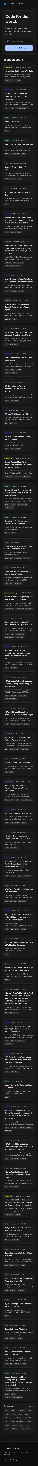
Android (8, 263)
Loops (13, 876)
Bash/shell (18, 1414)
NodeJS (7, 319)
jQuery (7, 1414)
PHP (27, 1425)
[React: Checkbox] (19, 124)
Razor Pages (15, 724)
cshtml (24, 823)
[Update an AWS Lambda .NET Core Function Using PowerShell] (19, 628)
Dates (18, 80)
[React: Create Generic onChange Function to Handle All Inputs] (19, 971)
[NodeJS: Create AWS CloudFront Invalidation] (19, 1257)
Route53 (13, 901)
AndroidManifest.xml (12, 266)
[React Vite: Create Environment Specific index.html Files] (19, 525)
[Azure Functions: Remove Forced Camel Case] (19, 363)
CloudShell (22, 901)
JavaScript (9, 80)
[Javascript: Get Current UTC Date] (19, 73)
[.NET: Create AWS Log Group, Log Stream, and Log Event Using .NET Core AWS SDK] (19, 687)
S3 (15, 423)
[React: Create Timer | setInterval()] (19, 147)
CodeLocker (15, 3)
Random (18, 1214)
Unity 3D (15, 1240)
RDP (17, 800)
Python (17, 1364)
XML (6, 1429)
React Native (18, 263)
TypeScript (26, 476)
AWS (11, 423)
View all (31, 1406)
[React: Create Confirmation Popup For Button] (19, 1089)
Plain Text (26, 1429)
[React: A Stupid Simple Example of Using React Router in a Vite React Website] (19, 496)
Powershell (20, 634)
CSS (6, 179)
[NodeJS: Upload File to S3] (19, 1331)
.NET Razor (15, 823)
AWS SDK (14, 696)
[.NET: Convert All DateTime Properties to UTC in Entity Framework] (19, 99)
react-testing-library (13, 1397)
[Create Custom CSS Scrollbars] (19, 765)
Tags (5, 1460)
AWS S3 (12, 1338)
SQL (12, 108)
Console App (14, 749)
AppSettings (19, 1041)
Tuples (17, 449)
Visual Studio (16, 232)
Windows (14, 291)
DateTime (14, 848)
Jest (13, 1394)
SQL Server (14, 1013)
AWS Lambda (9, 637)
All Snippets (14, 1460)
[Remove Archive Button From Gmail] (19, 171)
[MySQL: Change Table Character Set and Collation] (19, 1307)
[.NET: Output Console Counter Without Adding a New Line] (19, 741)
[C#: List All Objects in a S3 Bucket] (19, 416)
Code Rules (14, 344)
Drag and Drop (27, 609)
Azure (21, 291)
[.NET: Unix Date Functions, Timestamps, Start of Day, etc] (19, 840)
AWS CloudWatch (10, 699)
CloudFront (14, 1265)
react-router (22, 504)
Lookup (23, 1159)
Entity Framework (22, 108)
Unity (7, 1240)
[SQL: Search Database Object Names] (19, 196)
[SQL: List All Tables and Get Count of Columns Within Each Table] (19, 1177)
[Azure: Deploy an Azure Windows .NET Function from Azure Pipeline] (19, 283)
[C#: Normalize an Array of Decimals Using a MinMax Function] (19, 391)
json (12, 370)
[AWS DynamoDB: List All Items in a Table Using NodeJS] (19, 1282)
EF (16, 1128)
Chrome (12, 179)
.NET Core (19, 637)
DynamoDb (18, 558)
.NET (6, 108)
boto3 (24, 1364)
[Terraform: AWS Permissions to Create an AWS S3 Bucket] (19, 575)
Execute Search (19, 48)
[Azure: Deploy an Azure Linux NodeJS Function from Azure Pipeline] (19, 310)
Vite (13, 504)
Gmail (20, 179)
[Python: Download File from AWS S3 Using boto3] (19, 1355)
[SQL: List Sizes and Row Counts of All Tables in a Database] (19, 946)
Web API (23, 929)
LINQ (16, 1159)
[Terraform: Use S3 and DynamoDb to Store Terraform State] (19, 550)
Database (8, 1131)
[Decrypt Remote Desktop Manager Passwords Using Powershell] (19, 791)
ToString (14, 668)
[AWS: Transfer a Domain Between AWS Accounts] (19, 893)
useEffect (15, 154)
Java (7, 1425)
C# (12, 401)
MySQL (7, 1316)
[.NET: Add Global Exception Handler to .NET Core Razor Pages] (19, 716)
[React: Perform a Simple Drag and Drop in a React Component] (19, 600)
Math (16, 401)
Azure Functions (11, 373)
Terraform (26, 558)
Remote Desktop (26, 800)
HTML (11, 772)
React (7, 131)
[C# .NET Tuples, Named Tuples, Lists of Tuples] (19, 440)
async (20, 876)
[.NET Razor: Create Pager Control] (19, 816)
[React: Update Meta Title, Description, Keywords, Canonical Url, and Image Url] (19, 467)
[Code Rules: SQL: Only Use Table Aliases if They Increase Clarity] (19, 336)
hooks (23, 154)
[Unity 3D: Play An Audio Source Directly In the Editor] (19, 1232)
